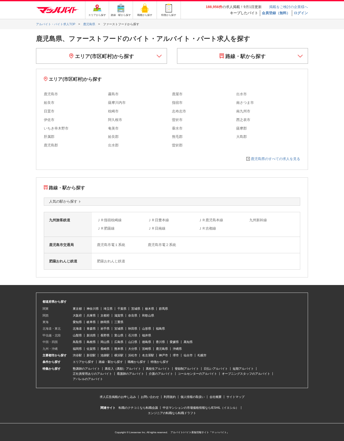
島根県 (91, 342)
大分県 (132, 349)
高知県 (188, 342)
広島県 (118, 342)
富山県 (118, 335)
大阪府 (77, 315)
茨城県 (135, 308)
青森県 (91, 328)
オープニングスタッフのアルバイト (246, 373)
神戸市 (163, 355)
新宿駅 (91, 355)
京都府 (105, 315)
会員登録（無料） (276, 13)
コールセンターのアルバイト (197, 373)
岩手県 (105, 328)
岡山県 (105, 342)
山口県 (132, 342)
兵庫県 (91, 315)
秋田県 (132, 328)
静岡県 (105, 322)
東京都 (77, 308)
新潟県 (91, 335)
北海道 (77, 328)
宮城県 (118, 328)
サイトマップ (235, 397)
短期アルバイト (243, 368)
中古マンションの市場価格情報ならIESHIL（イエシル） (201, 408)
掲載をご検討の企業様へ (288, 7)
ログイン (301, 13)
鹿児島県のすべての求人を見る (275, 159)
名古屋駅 (148, 355)
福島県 (160, 328)
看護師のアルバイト (130, 373)
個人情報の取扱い (193, 397)
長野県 (105, 335)
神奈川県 (93, 308)
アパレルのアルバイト (88, 379)
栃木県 (149, 308)
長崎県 (105, 349)
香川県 (160, 342)
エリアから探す (83, 362)
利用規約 (170, 397)
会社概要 (216, 397)
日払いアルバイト (216, 368)
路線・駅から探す (245, 56)
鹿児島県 (162, 349)
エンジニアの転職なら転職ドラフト (172, 413)
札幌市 (202, 355)
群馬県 (163, 308)
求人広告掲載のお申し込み (118, 397)
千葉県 (121, 308)
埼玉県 (108, 308)
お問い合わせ (150, 397)
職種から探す (137, 362)
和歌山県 (148, 315)
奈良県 (132, 315)
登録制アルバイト (187, 368)
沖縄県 (177, 349)
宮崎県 (146, 349)
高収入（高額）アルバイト (123, 368)
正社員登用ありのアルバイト (92, 373)
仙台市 (188, 355)
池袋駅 (105, 355)
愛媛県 (174, 342)
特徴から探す (160, 362)
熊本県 (118, 349)
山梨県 (77, 335)
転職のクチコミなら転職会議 (138, 408)
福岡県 (77, 349)
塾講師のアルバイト (86, 368)
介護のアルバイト (161, 373)
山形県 (146, 328)
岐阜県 (91, 322)
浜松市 (132, 355)
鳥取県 (77, 342)
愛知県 (77, 322)
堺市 (176, 355)
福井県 (146, 335)
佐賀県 (91, 349)
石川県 (132, 335)
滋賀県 (118, 315)
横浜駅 (118, 355)
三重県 (118, 322)
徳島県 (146, 342)
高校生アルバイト (158, 368)
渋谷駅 (77, 355)
